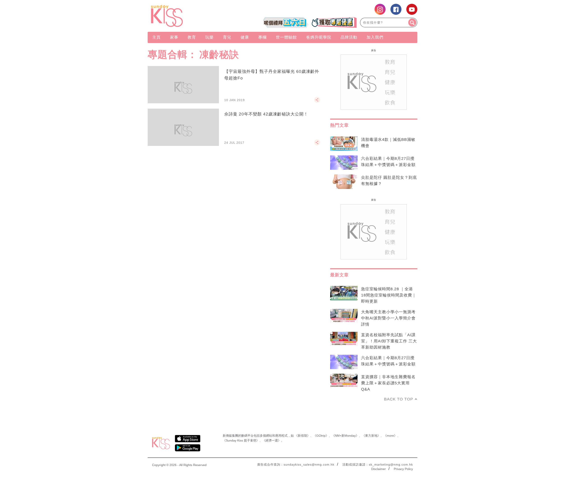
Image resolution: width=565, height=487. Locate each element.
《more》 (390, 435)
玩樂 (209, 37)
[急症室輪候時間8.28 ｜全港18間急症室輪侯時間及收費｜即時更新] (344, 293)
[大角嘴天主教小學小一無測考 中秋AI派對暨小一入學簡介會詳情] (344, 316)
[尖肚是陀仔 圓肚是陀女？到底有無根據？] (344, 181)
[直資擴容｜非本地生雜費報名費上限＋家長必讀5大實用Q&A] (344, 381)
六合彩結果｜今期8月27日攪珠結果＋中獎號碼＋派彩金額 (388, 161)
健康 (245, 37)
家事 (174, 37)
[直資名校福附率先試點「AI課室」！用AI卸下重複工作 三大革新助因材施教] (344, 339)
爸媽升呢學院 (318, 37)
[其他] (317, 102)
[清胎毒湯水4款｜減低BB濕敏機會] (344, 143)
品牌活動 (349, 37)
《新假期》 (302, 435)
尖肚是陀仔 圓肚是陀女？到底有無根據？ (389, 180)
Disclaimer (378, 469)
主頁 (156, 37)
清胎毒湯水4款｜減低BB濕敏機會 (388, 142)
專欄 (262, 37)
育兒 (227, 37)
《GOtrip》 (321, 435)
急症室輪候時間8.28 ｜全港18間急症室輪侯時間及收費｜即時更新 (388, 295)
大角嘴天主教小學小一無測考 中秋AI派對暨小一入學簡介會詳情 (388, 318)
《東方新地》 (371, 435)
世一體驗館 (286, 37)
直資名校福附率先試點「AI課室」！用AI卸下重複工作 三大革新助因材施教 (389, 341)
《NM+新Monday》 (345, 435)
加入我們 (375, 37)
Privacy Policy (403, 469)
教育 (192, 37)
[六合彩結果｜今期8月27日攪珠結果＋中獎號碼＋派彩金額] (344, 162)
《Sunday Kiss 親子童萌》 (241, 440)
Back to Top (398, 399)
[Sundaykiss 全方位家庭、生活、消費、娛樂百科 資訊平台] (188, 16)
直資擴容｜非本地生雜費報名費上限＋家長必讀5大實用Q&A (388, 383)
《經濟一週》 (271, 440)
